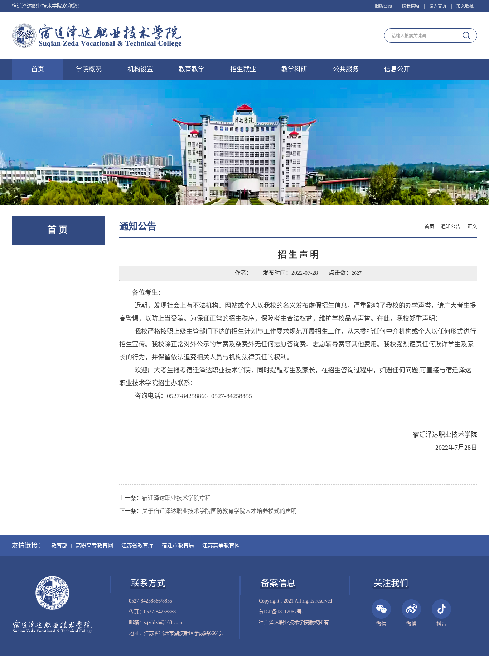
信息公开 (397, 69)
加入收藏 (465, 6)
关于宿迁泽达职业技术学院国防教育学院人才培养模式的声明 (219, 511)
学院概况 (89, 69)
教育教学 (191, 69)
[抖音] (441, 609)
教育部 (59, 545)
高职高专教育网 (94, 545)
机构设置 (140, 69)
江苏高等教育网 (221, 545)
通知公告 (451, 226)
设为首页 (437, 6)
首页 (37, 69)
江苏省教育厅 (137, 545)
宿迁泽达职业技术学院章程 (176, 498)
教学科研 (294, 69)
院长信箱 (410, 6)
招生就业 (243, 69)
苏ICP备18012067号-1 (282, 611)
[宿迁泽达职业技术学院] (98, 36)
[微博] (411, 609)
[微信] (381, 609)
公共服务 (346, 69)
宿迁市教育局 (178, 545)
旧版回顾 (383, 6)
